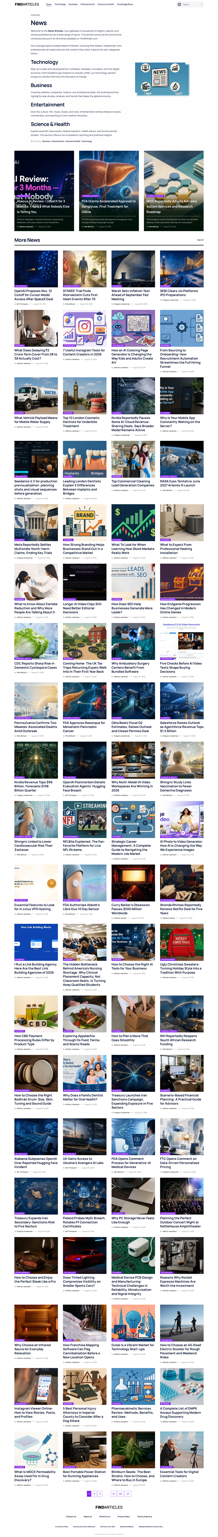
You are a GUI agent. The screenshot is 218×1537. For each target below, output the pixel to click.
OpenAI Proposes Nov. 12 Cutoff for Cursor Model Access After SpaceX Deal (33, 295)
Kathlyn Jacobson (26, 226)
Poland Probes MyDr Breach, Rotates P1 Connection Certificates (84, 1222)
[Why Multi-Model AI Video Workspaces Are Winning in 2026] (133, 760)
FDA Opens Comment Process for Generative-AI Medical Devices (131, 1162)
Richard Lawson (120, 918)
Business (46, 141)
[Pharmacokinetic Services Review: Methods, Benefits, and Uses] (133, 1386)
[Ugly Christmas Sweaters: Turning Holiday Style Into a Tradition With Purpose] (182, 942)
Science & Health (73, 141)
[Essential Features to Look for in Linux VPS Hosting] (36, 883)
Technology (87, 141)
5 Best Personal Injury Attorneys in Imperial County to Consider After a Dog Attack (83, 1414)
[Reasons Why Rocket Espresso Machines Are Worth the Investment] (182, 1255)
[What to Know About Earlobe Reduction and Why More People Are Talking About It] (36, 582)
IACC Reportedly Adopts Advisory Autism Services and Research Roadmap (171, 206)
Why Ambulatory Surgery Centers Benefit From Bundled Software (130, 667)
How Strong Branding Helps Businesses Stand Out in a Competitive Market (83, 548)
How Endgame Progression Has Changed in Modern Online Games (180, 608)
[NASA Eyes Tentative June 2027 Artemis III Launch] (182, 459)
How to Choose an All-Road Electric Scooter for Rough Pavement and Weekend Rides (180, 1351)
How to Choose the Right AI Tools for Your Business (132, 966)
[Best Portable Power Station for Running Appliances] (84, 1449)
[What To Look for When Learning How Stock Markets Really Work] (133, 522)
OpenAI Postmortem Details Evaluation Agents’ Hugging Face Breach (84, 786)
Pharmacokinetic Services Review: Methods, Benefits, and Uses (133, 1412)
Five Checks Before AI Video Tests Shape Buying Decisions (181, 667)
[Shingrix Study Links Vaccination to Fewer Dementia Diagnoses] (182, 760)
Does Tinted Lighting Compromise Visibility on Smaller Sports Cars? (82, 1281)
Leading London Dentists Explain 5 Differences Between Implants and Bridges (82, 487)
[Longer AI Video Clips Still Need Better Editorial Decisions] (84, 582)
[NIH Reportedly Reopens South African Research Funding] (182, 1014)
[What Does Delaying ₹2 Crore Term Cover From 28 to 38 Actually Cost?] (36, 328)
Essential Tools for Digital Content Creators (179, 1474)
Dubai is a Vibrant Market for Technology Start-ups (133, 1347)
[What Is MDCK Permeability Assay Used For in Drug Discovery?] (36, 1449)
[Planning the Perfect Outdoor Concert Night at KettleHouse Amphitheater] (182, 1196)
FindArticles (35, 15)
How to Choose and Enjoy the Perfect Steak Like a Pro (35, 1279)
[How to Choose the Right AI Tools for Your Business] (133, 942)
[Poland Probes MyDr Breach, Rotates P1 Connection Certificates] (84, 1196)
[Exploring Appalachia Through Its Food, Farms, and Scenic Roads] (84, 1014)
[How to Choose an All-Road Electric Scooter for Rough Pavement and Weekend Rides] (182, 1323)
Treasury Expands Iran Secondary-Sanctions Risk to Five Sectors (34, 1222)
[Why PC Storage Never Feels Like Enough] (133, 1196)
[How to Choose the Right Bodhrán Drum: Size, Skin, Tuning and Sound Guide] (36, 1073)
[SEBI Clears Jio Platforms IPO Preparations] (182, 268)
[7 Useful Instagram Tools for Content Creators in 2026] (84, 328)
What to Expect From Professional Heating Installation (176, 548)
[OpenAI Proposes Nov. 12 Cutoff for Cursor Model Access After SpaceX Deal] (36, 268)
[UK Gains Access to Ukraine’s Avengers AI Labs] (84, 1136)
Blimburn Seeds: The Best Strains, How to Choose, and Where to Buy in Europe (133, 1476)
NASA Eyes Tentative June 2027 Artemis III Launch (180, 483)
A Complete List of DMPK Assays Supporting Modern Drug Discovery (180, 1412)
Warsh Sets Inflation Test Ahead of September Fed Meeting (131, 295)
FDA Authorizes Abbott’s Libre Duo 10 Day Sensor (81, 907)
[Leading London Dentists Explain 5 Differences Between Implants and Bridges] (84, 459)
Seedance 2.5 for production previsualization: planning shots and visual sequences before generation (35, 487)
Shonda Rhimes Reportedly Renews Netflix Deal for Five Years (181, 909)
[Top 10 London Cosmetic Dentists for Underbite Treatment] (84, 395)
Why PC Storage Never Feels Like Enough (133, 1220)
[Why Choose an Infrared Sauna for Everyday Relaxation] (36, 1323)
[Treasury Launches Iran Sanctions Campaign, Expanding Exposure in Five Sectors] (133, 1073)
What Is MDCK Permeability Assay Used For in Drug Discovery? (35, 1476)
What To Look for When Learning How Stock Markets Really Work (133, 548)
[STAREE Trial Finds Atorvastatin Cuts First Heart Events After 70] (84, 268)
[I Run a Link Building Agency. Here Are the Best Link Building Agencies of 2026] (36, 942)
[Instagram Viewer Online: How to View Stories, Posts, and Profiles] (36, 1386)
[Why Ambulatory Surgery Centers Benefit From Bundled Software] (133, 641)
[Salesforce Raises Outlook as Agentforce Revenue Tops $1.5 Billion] (182, 700)
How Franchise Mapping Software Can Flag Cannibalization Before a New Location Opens (81, 1351)
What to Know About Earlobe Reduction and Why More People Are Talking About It (36, 608)
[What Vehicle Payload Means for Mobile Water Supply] (36, 395)
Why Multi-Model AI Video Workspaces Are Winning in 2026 (132, 786)
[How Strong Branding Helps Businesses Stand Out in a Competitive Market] (84, 522)
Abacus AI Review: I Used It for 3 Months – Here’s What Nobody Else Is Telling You (43, 206)
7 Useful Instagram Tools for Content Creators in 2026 (84, 352)
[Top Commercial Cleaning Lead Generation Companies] (133, 459)
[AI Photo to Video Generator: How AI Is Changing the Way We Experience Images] (182, 819)
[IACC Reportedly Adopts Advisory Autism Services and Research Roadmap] (174, 191)
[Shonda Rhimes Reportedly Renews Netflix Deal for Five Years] (182, 883)
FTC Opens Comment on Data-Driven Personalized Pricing (179, 1162)
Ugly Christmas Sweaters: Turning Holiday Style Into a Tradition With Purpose (180, 968)
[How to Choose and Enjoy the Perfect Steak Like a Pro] (36, 1255)
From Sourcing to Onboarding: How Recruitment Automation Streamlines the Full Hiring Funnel (180, 358)
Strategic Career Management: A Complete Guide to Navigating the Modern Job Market (131, 847)
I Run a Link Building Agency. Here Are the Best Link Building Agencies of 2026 (35, 968)
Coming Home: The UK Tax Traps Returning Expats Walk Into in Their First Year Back (84, 667)
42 (120, 1493)
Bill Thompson (22, 304)
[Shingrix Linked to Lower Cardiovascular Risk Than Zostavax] (36, 819)
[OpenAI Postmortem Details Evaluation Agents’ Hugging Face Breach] (84, 760)
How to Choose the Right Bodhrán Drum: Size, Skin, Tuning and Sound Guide (33, 1099)
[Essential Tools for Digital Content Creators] (182, 1449)
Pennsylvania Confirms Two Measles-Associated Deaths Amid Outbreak (35, 727)
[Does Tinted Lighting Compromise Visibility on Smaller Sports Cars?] (84, 1255)
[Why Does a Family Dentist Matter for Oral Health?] (84, 1073)
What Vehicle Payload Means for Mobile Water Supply (36, 420)
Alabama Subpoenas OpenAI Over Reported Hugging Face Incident (36, 1162)
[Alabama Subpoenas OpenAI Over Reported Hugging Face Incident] (36, 1136)
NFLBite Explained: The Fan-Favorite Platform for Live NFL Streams (84, 845)
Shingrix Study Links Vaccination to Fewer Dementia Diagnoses (176, 786)
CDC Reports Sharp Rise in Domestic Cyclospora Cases (35, 665)
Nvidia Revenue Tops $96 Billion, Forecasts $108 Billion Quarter (33, 786)
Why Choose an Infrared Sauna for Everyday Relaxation (32, 1349)
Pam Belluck (89, 226)
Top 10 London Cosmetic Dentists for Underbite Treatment (81, 422)
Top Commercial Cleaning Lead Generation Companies (133, 483)
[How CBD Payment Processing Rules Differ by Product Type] (36, 1014)
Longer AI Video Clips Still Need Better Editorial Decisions (82, 608)
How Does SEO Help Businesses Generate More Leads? (132, 608)
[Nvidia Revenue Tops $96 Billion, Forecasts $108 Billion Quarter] (36, 760)
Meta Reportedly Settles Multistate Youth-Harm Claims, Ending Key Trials (33, 548)
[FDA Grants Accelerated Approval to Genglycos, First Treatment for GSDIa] (109, 191)
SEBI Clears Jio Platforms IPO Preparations (179, 293)
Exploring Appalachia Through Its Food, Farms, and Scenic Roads (81, 1040)
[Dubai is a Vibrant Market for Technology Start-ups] (133, 1323)
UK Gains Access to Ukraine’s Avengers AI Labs (83, 1160)
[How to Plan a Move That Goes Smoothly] (133, 1014)
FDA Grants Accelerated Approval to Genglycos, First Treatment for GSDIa (109, 206)
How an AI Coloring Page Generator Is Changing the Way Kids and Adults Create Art (132, 356)
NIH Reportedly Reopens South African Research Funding (178, 1040)
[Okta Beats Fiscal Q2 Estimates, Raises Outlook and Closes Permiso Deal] (133, 700)
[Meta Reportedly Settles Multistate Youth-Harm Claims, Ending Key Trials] (36, 522)
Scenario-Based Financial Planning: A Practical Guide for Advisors (180, 1099)
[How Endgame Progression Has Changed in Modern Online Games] (182, 582)
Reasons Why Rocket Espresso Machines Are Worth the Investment (178, 1281)
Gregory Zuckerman (122, 304)
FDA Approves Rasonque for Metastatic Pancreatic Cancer (84, 727)
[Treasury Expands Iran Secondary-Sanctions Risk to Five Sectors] (36, 1196)
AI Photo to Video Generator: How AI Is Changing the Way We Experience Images (181, 845)
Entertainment (58, 141)
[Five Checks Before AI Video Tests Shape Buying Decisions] (182, 641)
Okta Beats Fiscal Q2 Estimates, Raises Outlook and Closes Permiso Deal (132, 727)
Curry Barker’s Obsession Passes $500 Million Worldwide (131, 909)
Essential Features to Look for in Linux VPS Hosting (34, 907)
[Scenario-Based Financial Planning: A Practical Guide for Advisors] (182, 1073)
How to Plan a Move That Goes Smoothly (130, 1038)
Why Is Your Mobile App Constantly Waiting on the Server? (180, 422)
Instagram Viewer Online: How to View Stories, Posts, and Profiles (35, 1412)
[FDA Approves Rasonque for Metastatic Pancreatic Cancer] (84, 700)
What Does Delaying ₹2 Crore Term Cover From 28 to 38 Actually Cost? (35, 354)
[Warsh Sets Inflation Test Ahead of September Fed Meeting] (133, 268)
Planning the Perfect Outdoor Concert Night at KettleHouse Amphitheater (180, 1222)
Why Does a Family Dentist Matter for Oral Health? (83, 1097)
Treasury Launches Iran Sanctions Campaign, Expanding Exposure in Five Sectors (132, 1101)
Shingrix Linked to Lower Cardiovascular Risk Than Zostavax (33, 845)
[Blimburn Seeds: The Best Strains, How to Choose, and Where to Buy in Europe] (133, 1449)
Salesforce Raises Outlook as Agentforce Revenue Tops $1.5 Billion (182, 727)
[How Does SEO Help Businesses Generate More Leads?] (133, 582)
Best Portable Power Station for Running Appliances (84, 1474)
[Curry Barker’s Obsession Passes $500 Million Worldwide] (133, 883)
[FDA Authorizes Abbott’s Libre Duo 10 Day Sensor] (84, 883)
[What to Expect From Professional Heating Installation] (182, 522)
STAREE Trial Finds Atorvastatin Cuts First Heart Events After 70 (80, 295)
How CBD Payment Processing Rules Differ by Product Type (34, 1040)
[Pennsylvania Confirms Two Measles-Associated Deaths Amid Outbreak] (36, 700)
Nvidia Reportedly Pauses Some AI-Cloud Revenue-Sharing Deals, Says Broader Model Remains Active (133, 424)
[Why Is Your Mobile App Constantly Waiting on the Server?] (182, 395)
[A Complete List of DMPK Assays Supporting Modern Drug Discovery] (182, 1386)
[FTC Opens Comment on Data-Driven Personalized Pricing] (182, 1136)
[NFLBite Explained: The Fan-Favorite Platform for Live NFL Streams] (84, 819)
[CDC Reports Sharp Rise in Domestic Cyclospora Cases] (36, 641)
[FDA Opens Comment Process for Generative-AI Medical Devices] (133, 1136)
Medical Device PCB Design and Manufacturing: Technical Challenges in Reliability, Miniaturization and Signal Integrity (132, 1285)
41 (114, 1493)
